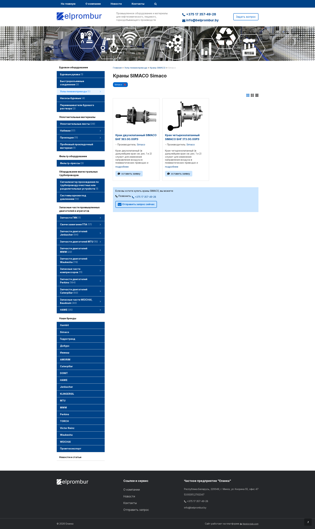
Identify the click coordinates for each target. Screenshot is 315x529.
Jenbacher (66, 386)
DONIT (64, 373)
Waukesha (66, 434)
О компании (93, 3)
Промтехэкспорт (70, 448)
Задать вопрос (246, 16)
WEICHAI (65, 441)
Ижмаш (64, 352)
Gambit (64, 325)
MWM (63, 407)
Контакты (138, 3)
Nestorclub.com (250, 524)
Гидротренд (67, 338)
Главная (117, 67)
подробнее (122, 166)
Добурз (64, 345)
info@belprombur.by (202, 20)
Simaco (64, 332)
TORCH (64, 421)
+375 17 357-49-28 (200, 14)
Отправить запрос (136, 509)
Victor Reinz (67, 428)
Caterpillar (66, 366)
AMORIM (65, 359)
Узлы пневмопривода (135, 67)
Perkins (64, 414)
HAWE (63, 380)
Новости (116, 3)
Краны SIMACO (158, 67)
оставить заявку (130, 173)
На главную (68, 3)
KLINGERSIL (67, 393)
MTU (62, 400)
